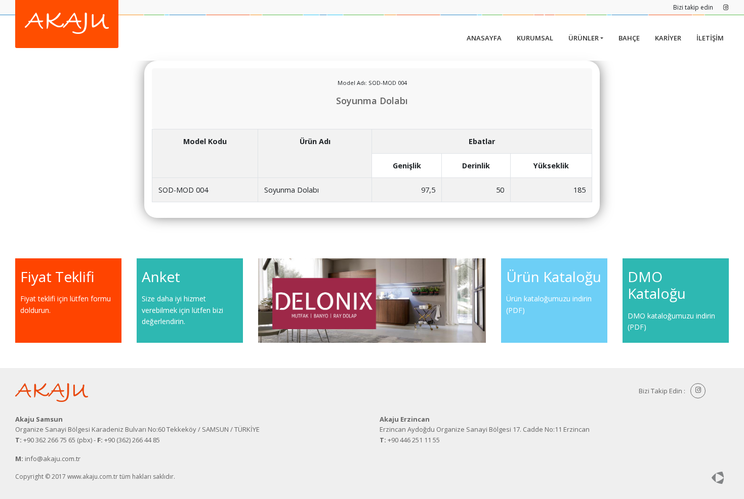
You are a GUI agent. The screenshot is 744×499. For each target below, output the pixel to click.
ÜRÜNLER (583, 37)
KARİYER (668, 37)
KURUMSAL (535, 37)
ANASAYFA (484, 37)
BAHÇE (629, 37)
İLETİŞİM (710, 37)
